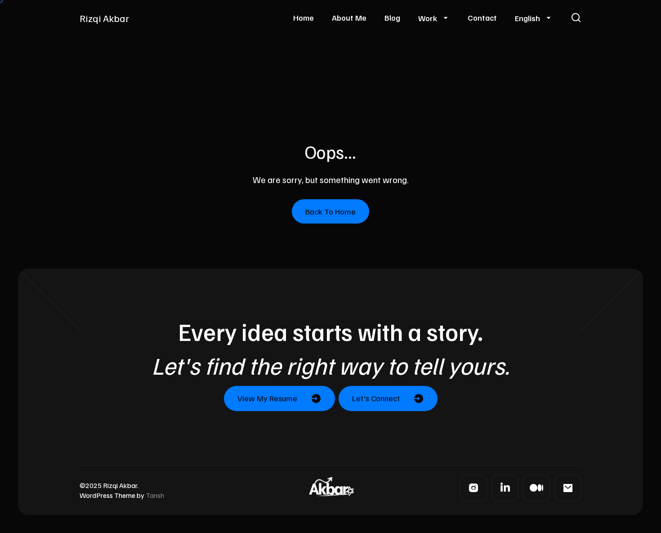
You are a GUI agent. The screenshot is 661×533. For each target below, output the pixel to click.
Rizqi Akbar (104, 18)
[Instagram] (473, 488)
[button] (576, 18)
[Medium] (536, 488)
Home (303, 17)
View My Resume (267, 398)
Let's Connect (376, 398)
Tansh (155, 495)
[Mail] (567, 488)
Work (427, 18)
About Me (349, 17)
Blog (392, 17)
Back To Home (330, 211)
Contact (482, 17)
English (527, 18)
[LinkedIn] (504, 488)
